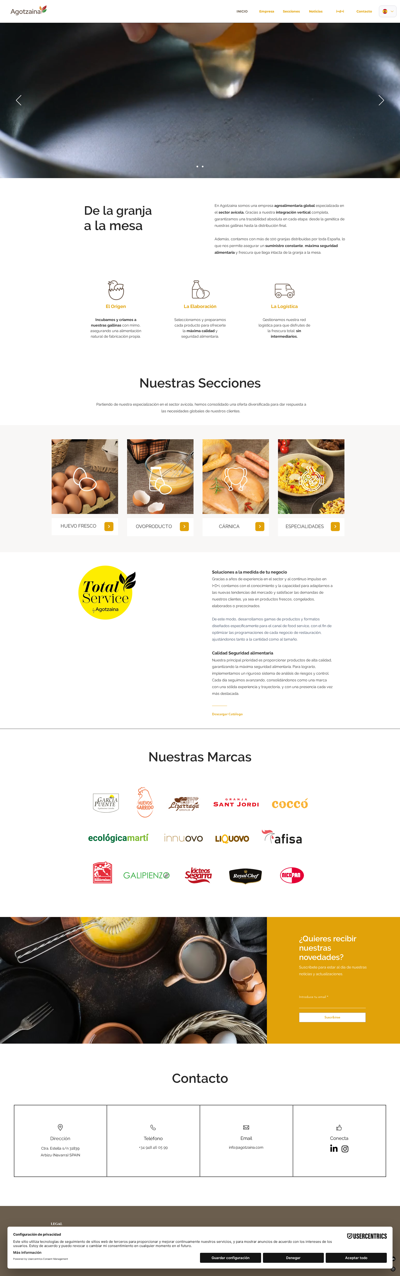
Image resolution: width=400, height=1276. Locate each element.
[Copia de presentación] (202, 166)
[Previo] (18, 100)
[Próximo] (381, 100)
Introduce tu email (312, 996)
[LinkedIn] (334, 1149)
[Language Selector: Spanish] (388, 11)
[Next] (108, 526)
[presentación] (197, 166)
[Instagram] (345, 1149)
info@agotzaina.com (246, 1147)
